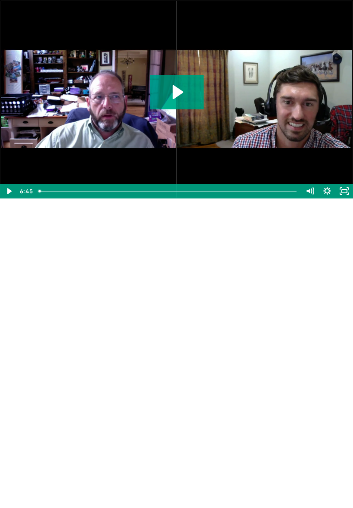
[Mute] (310, 191)
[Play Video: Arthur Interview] (177, 92)
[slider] (168, 191)
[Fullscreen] (344, 191)
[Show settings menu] (327, 191)
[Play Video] (8, 191)
